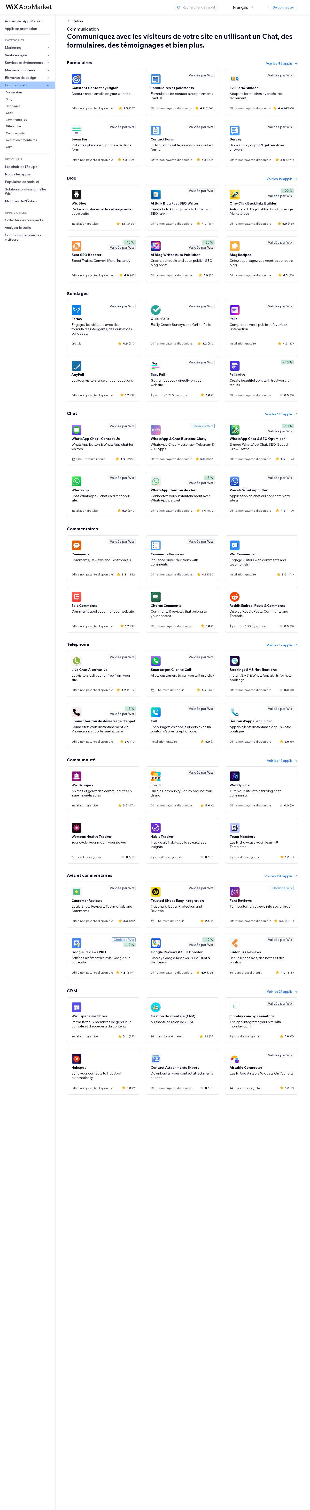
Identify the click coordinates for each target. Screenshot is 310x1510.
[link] (27, 21)
